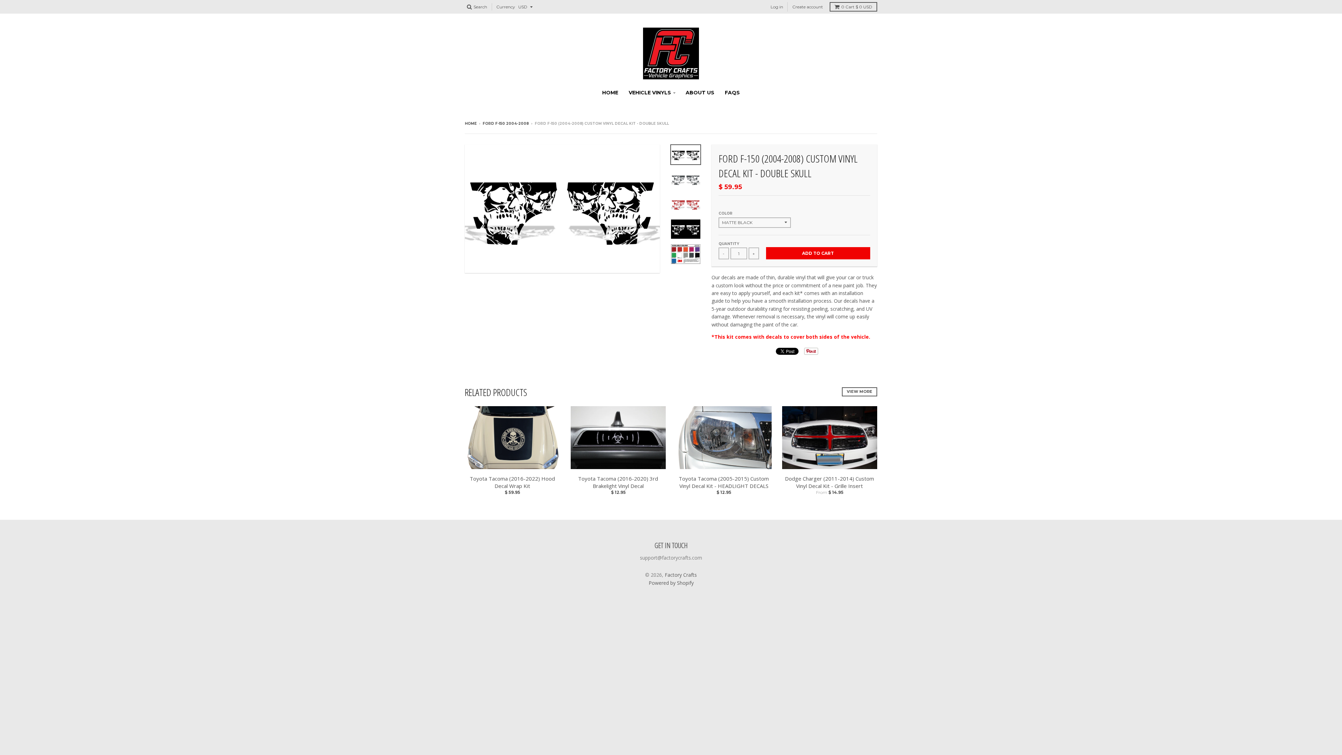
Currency (505, 6)
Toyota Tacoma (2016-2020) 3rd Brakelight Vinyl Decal (618, 482)
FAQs (732, 92)
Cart (856, 6)
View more (859, 391)
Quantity (729, 244)
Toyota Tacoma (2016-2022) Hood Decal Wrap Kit (512, 482)
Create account (807, 6)
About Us (700, 92)
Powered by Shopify (671, 583)
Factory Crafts (681, 574)
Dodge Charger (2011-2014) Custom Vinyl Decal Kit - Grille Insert (829, 482)
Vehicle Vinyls (650, 92)
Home (610, 92)
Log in (777, 6)
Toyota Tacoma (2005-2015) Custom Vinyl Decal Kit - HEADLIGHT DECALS (724, 482)
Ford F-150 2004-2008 (506, 123)
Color (726, 213)
